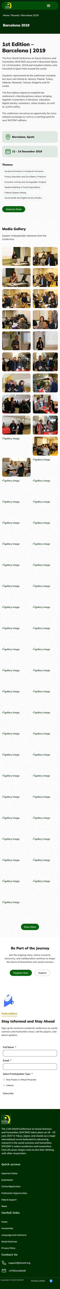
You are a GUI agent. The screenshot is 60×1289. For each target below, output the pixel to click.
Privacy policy (38, 1280)
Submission (7, 1179)
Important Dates (9, 1173)
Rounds (15, 15)
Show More (30, 926)
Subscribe (8, 1093)
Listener (10, 1085)
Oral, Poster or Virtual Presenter (21, 1079)
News (4, 1206)
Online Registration (11, 1186)
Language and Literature (13, 1234)
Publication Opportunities (14, 1193)
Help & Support (9, 1199)
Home (6, 15)
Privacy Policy (8, 1248)
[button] (48, 5)
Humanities (7, 1228)
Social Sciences (9, 1241)
